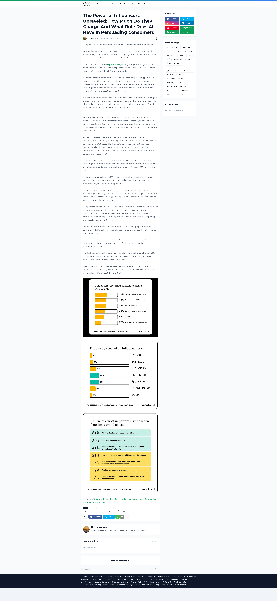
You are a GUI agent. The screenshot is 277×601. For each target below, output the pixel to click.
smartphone (171, 90)
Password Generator (88, 579)
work (175, 94)
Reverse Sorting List (144, 579)
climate (177, 63)
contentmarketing (133, 508)
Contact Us (151, 577)
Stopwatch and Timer (120, 582)
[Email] (122, 517)
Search (176, 51)
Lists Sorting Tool (161, 579)
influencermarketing (103, 511)
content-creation (120, 508)
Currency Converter (102, 582)
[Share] (156, 38)
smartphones (184, 90)
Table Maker (154, 582)
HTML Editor (177, 577)
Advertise (101, 4)
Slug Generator (190, 577)
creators (144, 508)
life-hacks (170, 82)
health (178, 75)
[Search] (194, 4)
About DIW (124, 4)
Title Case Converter (106, 579)
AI (167, 47)
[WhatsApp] (117, 517)
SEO (168, 51)
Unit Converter (86, 582)
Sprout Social (114, 64)
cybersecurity (172, 71)
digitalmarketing (89, 511)
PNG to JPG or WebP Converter (174, 582)
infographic (171, 79)
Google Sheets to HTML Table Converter (170, 585)
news (113, 511)
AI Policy (140, 577)
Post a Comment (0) (120, 561)
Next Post (154, 569)
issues (180, 79)
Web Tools (112, 4)
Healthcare (186, 47)
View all (153, 541)
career (187, 59)
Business (92, 508)
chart (99, 508)
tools (168, 94)
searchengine (172, 86)
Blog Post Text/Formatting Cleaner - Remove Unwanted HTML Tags (107, 585)
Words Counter (163, 577)
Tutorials (182, 55)
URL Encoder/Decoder (125, 579)
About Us (117, 577)
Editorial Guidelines (140, 4)
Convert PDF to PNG (139, 582)
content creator (108, 508)
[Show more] (127, 517)
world (183, 94)
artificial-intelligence (174, 59)
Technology (121, 511)
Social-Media (187, 51)
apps (190, 55)
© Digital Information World (91, 577)
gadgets (170, 75)
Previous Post (87, 569)
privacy (179, 82)
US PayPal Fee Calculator (180, 579)
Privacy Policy (129, 577)
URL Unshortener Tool (144, 585)
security (183, 86)
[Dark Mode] (190, 4)
